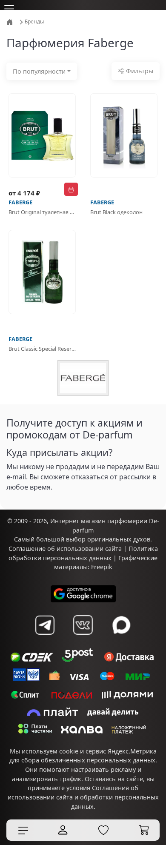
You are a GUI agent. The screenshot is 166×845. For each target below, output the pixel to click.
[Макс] (121, 625)
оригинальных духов (118, 539)
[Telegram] (44, 625)
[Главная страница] (10, 21)
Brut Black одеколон (116, 212)
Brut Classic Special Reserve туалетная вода (42, 348)
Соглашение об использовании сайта (65, 548)
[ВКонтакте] (83, 625)
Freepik (101, 567)
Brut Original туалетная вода (42, 212)
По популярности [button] (39, 71)
